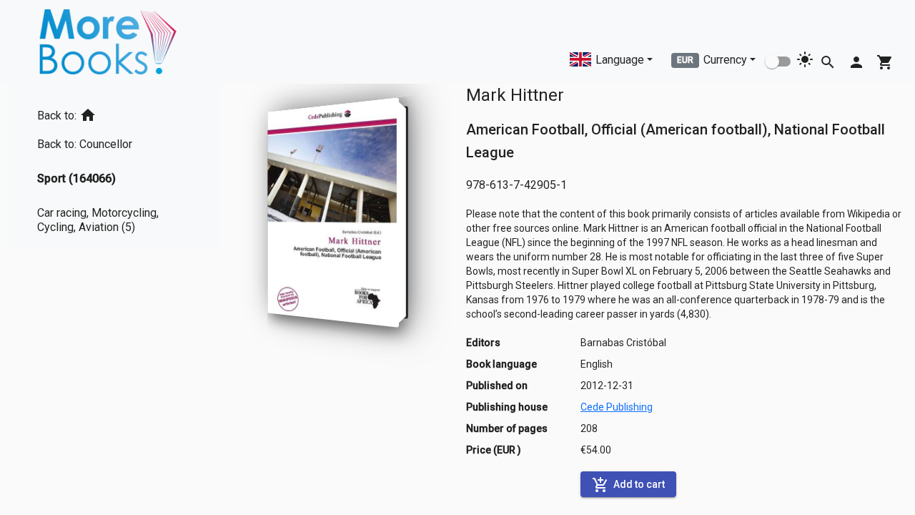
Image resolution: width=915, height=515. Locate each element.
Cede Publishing (616, 407)
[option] (114, 112)
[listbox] (114, 165)
